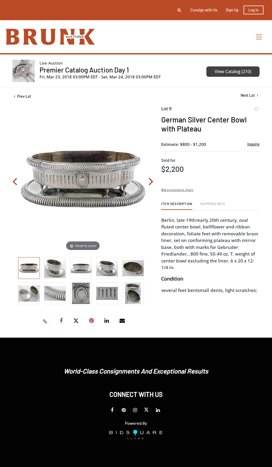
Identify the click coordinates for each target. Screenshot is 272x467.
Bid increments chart (177, 190)
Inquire (253, 144)
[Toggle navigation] (259, 36)
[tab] (176, 206)
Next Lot (248, 95)
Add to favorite (256, 109)
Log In (253, 10)
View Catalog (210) (233, 71)
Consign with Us (203, 10)
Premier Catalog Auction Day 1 (84, 70)
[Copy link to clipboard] (45, 321)
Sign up (232, 10)
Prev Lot (23, 96)
